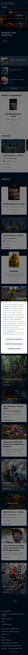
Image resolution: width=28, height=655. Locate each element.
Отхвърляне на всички (14, 348)
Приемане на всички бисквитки (14, 344)
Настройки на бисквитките (14, 339)
